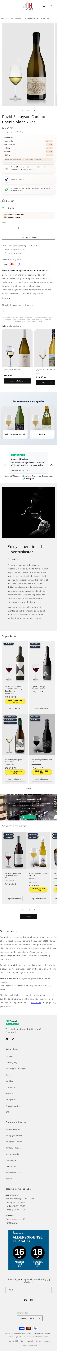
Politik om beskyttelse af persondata (37, 1337)
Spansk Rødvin (12, 1166)
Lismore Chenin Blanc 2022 (12, 369)
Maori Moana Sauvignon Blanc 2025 (38, 875)
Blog (8, 1075)
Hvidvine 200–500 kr (37, 319)
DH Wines (14, 1333)
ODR (7, 1112)
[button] (5, 6)
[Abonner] (48, 1290)
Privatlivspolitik (13, 1106)
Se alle (28, 788)
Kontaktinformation (43, 1341)
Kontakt (9, 1056)
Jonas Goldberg (46, 1333)
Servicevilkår (14, 1341)
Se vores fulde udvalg (28, 809)
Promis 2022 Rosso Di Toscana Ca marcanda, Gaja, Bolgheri (13, 689)
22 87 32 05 (36, 1002)
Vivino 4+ (40, 321)
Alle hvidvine (15, 18)
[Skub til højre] (35, 111)
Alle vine (51, 317)
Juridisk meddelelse (30, 1345)
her (31, 305)
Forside (3, 18)
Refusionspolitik (15, 1337)
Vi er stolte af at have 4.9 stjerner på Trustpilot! (23, 1030)
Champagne (11, 1160)
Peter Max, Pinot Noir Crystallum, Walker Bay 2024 (13, 876)
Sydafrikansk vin (31, 321)
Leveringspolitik (27, 1341)
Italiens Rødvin (12, 1154)
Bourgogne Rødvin (14, 1141)
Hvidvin (29, 319)
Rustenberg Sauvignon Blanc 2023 (13, 761)
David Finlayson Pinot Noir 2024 (42, 761)
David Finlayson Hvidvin (19, 319)
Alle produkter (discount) (40, 317)
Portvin (9, 1179)
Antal (4, 222)
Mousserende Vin (13, 1172)
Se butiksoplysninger (14, 253)
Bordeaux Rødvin (13, 1148)
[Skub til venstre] (22, 111)
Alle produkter (28, 317)
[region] (28, 358)
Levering (5, 132)
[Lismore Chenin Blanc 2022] (17, 348)
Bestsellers (8, 319)
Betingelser (11, 1099)
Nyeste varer (48, 319)
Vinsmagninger (12, 1062)
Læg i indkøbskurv (17, 381)
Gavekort (10, 1093)
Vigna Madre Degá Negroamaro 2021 (38, 688)
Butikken (10, 1081)
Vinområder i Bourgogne (16, 1069)
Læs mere (6, 298)
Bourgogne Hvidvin (14, 1135)
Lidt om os (10, 1087)
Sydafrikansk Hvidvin (20, 321)
